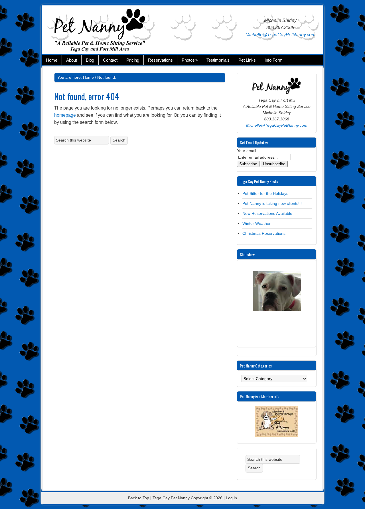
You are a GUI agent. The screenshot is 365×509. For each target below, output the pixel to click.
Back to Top (138, 498)
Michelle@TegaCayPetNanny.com (280, 34)
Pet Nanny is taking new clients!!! (272, 203)
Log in (231, 498)
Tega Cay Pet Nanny (110, 31)
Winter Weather (256, 223)
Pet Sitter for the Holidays (265, 193)
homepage (65, 115)
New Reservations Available (267, 213)
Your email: (247, 150)
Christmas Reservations (263, 233)
